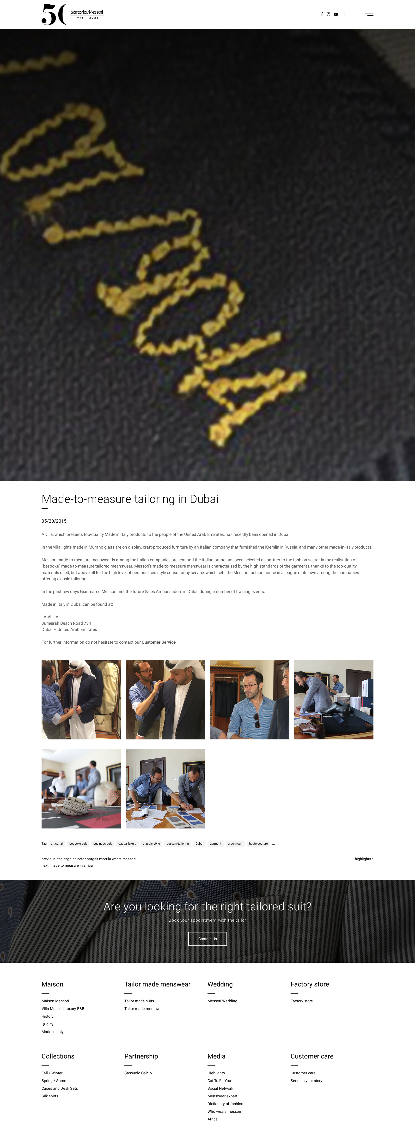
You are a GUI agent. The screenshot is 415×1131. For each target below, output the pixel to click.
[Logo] (73, 14)
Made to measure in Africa (71, 865)
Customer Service (159, 642)
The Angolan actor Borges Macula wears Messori (96, 859)
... (273, 843)
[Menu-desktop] (369, 14)
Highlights (363, 859)
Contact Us (207, 939)
